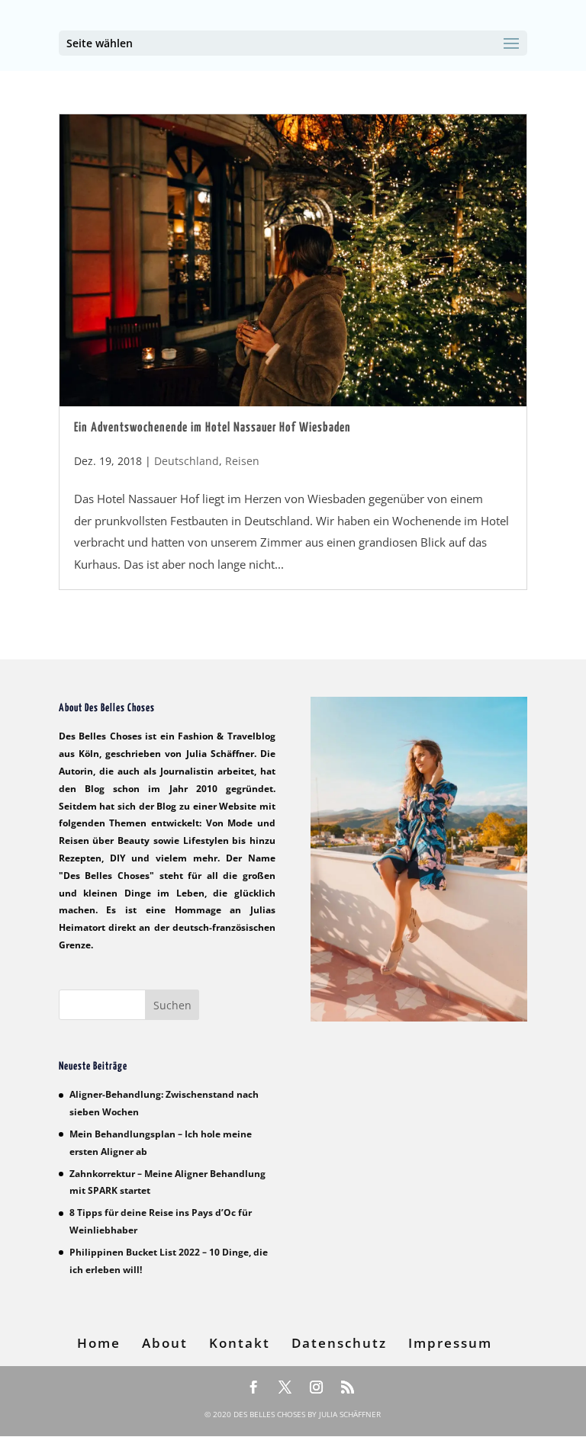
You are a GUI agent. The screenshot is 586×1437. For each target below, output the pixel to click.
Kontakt (239, 1343)
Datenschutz (339, 1343)
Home (99, 1343)
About (165, 1343)
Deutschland (186, 461)
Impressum (450, 1343)
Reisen (242, 461)
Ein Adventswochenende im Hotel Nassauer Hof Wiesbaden (212, 428)
